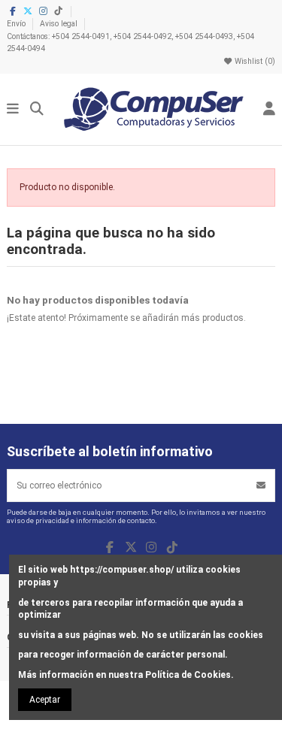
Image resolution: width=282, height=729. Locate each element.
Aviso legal (60, 24)
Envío (17, 24)
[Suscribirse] (260, 485)
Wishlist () (253, 61)
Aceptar (44, 699)
